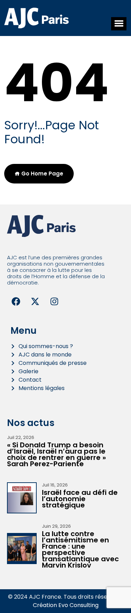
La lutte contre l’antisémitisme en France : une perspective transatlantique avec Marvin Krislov (80, 549)
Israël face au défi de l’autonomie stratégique (80, 499)
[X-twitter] (35, 301)
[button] (118, 23)
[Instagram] (54, 301)
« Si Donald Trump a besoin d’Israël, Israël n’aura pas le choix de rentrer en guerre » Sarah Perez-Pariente (56, 454)
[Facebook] (15, 301)
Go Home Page (41, 173)
